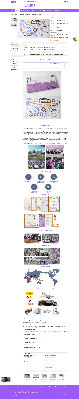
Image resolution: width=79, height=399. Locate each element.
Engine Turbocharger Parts (15, 57)
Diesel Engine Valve (14, 69)
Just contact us (24, 397)
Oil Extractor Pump (14, 67)
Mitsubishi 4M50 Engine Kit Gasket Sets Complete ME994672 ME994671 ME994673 (44, 380)
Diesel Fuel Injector (14, 63)
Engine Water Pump (14, 65)
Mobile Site (15, 395)
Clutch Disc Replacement (15, 61)
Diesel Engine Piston (14, 48)
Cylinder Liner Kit (14, 52)
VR (61, 10)
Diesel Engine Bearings (15, 59)
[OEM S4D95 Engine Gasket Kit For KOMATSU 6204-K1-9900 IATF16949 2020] (53, 376)
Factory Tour (34, 10)
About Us (28, 10)
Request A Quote (56, 10)
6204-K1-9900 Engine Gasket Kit (31, 351)
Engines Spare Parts (14, 44)
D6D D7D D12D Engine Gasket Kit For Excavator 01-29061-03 (27, 380)
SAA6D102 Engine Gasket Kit (54, 351)
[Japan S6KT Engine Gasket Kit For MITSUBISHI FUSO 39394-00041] (36, 376)
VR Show (23, 10)
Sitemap (65, 386)
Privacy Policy (14, 391)
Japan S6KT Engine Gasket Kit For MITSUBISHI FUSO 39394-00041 (35, 380)
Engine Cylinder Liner (14, 46)
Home (13, 10)
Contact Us (49, 10)
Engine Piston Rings (14, 50)
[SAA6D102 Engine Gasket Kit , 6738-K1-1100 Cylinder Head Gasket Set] (62, 376)
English (66, 1)
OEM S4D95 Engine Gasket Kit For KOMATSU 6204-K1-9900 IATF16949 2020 (52, 380)
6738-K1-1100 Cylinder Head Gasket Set (42, 351)
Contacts (61, 386)
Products (17, 10)
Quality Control (42, 10)
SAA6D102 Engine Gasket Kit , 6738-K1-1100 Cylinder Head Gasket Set (61, 380)
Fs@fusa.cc (65, 394)
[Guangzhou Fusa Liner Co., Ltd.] (17, 2)
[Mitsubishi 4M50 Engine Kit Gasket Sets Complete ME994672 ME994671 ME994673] (44, 376)
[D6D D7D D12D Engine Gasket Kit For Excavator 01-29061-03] (27, 376)
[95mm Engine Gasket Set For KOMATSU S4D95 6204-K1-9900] (14, 20)
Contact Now (54, 40)
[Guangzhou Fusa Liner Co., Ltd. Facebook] (12, 389)
